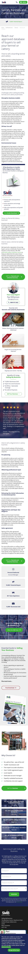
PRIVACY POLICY (6, 947)
